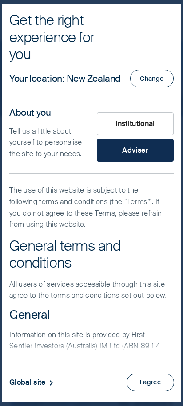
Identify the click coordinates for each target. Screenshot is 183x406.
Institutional (135, 123)
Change (151, 79)
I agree (150, 382)
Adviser (135, 150)
